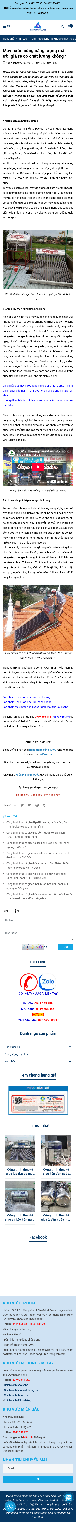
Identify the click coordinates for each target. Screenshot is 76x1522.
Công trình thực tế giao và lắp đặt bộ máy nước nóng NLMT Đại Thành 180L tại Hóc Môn (36, 876)
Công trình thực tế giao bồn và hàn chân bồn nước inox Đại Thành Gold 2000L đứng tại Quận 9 (39, 896)
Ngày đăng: (12, 63)
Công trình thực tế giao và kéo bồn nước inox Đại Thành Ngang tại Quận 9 (38, 845)
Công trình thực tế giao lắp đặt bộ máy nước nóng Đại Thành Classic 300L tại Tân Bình (36, 824)
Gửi (66, 946)
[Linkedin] (29, 805)
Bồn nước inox (13, 1047)
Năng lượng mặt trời (16, 1054)
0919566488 (53, 3)
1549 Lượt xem (48, 63)
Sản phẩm (10, 1061)
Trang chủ (8, 38)
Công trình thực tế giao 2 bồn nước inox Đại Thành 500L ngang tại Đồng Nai (38, 886)
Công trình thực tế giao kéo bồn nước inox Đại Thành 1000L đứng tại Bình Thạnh (36, 834)
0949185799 (36, 3)
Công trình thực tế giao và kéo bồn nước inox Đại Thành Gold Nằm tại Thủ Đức (38, 855)
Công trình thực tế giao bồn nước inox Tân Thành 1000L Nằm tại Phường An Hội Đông (38, 865)
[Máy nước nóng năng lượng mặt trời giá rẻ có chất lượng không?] (38, 26)
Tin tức (23, 38)
